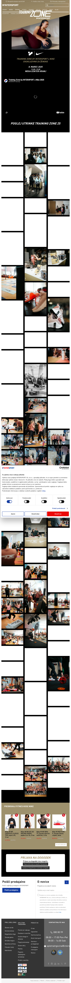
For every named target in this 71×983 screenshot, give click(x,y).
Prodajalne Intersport (34, 948)
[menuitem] (4, 9)
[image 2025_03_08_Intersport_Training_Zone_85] (36, 758)
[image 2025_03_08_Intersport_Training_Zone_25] (36, 324)
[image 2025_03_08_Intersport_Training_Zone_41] (13, 442)
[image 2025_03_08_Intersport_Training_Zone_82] (13, 736)
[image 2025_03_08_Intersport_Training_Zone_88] (36, 774)
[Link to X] (61, 963)
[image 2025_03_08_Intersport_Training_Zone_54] (36, 531)
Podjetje (35, 923)
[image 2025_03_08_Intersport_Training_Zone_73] (36, 665)
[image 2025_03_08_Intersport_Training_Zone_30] (36, 356)
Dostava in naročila (24, 933)
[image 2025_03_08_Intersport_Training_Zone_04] (36, 140)
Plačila (20, 949)
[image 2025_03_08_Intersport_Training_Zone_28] (13, 343)
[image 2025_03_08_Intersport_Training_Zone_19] (13, 283)
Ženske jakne (9, 937)
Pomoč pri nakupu (24, 930)
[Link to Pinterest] (65, 963)
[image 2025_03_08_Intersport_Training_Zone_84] (13, 752)
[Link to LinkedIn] (58, 963)
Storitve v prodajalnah (35, 943)
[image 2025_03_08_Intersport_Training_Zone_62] (36, 597)
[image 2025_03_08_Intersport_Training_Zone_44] (13, 458)
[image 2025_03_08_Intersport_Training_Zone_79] (13, 711)
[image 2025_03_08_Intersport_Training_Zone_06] (36, 156)
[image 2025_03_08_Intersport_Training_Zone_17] (36, 265)
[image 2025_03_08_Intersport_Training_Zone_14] (36, 231)
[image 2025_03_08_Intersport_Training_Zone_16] (13, 249)
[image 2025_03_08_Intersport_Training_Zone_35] (13, 402)
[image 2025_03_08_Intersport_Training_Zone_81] (36, 733)
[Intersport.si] (10, 5)
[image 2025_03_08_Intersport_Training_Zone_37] (36, 406)
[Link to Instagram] (51, 963)
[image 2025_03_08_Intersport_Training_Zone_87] (13, 767)
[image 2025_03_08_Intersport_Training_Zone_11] (13, 215)
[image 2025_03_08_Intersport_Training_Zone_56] (13, 549)
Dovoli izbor (35, 514)
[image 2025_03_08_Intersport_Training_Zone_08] (13, 174)
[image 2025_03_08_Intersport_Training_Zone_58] (36, 556)
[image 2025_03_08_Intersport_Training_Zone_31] (13, 367)
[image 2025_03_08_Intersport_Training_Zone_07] (36, 181)
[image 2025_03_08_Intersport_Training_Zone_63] (13, 590)
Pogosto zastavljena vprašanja (21, 954)
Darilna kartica (36, 935)
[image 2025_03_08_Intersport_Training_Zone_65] (13, 606)
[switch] (26, 501)
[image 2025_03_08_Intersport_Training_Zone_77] (36, 699)
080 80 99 (58, 932)
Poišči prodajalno (11, 890)
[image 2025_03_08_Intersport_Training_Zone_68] (36, 631)
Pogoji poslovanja (23, 942)
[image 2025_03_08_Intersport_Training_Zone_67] (13, 622)
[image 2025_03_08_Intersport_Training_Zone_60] (36, 572)
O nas (33, 928)
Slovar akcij (21, 945)
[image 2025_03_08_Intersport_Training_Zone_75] (13, 670)
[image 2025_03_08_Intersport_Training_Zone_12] (36, 206)
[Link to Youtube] (55, 963)
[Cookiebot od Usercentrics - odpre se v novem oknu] (61, 468)
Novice (33, 953)
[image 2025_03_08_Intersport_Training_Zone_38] (36, 431)
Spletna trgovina (22, 923)
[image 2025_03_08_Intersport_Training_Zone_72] (13, 654)
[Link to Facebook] (48, 963)
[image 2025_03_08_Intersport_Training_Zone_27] (36, 340)
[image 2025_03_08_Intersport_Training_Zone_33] (36, 381)
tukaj (43, 491)
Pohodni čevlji (9, 947)
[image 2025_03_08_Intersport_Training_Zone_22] (36, 299)
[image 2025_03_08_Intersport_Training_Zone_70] (13, 638)
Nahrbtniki (8, 950)
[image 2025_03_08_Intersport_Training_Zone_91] (36, 790)
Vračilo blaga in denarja (23, 938)
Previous (7, 828)
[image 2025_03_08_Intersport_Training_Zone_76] (13, 686)
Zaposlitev (34, 932)
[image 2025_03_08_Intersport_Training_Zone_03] (13, 149)
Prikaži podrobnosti (58, 508)
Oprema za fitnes (10, 944)
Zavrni (13, 514)
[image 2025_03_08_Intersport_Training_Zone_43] (36, 456)
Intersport (5, 13)
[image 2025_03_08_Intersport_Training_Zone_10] (13, 190)
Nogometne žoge (10, 934)
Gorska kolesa (9, 931)
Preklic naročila (23, 960)
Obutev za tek (9, 927)
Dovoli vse (58, 514)
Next (64, 828)
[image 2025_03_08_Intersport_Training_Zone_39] (13, 427)
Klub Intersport (36, 938)
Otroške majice (9, 941)
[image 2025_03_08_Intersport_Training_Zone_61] (13, 574)
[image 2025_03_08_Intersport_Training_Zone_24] (13, 318)
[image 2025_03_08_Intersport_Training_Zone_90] (13, 783)
